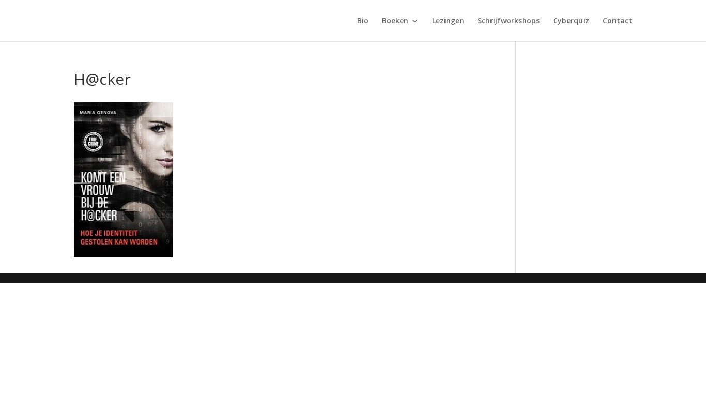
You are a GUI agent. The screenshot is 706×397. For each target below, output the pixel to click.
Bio (363, 21)
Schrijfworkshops (509, 21)
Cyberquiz (571, 21)
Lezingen (448, 21)
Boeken (395, 21)
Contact (617, 21)
